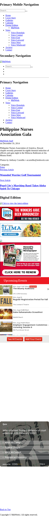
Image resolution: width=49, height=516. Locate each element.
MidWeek (15, 28)
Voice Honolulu (17, 32)
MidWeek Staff (6, 141)
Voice (7, 30)
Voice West (16, 42)
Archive (8, 47)
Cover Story (10, 18)
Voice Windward (18, 45)
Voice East (15, 37)
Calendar (9, 23)
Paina (2, 167)
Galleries (9, 20)
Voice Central (17, 35)
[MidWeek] (5, 61)
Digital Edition (11, 25)
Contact (8, 50)
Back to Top (5, 509)
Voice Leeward (17, 40)
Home (8, 15)
